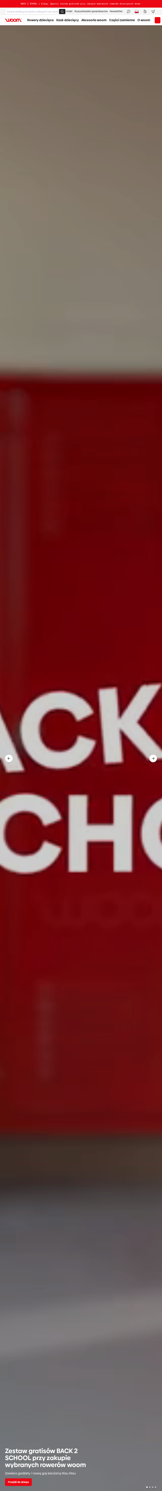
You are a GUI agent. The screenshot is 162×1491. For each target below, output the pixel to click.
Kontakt (67, 11)
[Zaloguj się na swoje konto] (145, 11)
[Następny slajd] (153, 758)
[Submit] (62, 11)
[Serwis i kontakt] (128, 11)
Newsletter (116, 11)
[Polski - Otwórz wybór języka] (136, 11)
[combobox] (35, 12)
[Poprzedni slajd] (9, 758)
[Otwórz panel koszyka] (153, 11)
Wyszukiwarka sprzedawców (91, 11)
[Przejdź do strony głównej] (13, 20)
